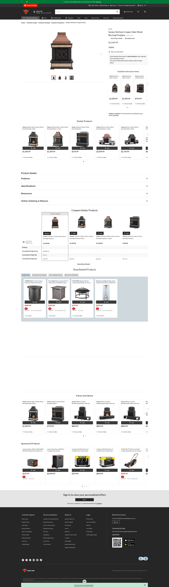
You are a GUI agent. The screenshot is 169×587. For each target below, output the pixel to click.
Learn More (115, 534)
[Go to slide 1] (54, 78)
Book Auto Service (118, 18)
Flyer (45, 18)
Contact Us (24, 541)
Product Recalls (25, 534)
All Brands (67, 531)
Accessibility (89, 528)
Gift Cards (45, 531)
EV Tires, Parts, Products (49, 525)
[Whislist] (138, 12)
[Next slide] (147, 2)
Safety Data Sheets (26, 538)
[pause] (27, 2)
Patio (78, 18)
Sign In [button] (84, 499)
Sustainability (68, 541)
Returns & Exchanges (27, 531)
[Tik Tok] (41, 560)
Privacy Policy (89, 519)
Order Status (129, 11)
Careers (67, 528)
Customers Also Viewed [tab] (39, 275)
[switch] (25, 242)
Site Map (88, 525)
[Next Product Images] (101, 54)
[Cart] (145, 12)
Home (23, 22)
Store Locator (25, 519)
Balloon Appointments (48, 538)
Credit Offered (94, 5)
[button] (117, 12)
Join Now (99, 503)
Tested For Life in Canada (71, 534)
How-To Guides (47, 544)
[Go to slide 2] (60, 78)
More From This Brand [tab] (71, 275)
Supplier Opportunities (70, 547)
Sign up (116, 522)
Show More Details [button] (83, 264)
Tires (86, 18)
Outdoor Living (32, 22)
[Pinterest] (37, 560)
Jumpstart (67, 538)
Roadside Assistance (48, 528)
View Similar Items (130, 38)
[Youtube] (34, 560)
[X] (26, 560)
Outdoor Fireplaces (57, 22)
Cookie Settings (25, 544)
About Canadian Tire (69, 519)
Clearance (70, 18)
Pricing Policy (89, 531)
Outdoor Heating (44, 22)
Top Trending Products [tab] (55, 275)
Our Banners (68, 525)
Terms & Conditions (91, 522)
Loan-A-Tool (46, 541)
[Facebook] (23, 560)
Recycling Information (70, 544)
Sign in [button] (141, 5)
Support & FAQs (25, 522)
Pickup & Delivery (26, 528)
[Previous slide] (22, 2)
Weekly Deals (57, 18)
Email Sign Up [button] (105, 5)
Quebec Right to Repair (91, 534)
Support (114, 5)
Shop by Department (31, 18)
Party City (106, 18)
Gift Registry (46, 534)
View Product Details (116, 38)
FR (145, 5)
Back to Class (95, 18)
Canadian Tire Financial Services (51, 519)
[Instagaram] (30, 560)
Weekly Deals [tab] (26, 275)
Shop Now (98, 2)
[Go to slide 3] (66, 78)
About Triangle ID (69, 522)
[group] (35, 308)
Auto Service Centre (48, 522)
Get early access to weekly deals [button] (84, 585)
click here (115, 115)
